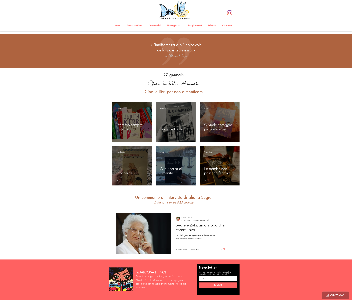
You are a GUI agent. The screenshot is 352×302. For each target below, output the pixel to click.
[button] (136, 25)
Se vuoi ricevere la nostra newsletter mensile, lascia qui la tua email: (215, 273)
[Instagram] (229, 12)
